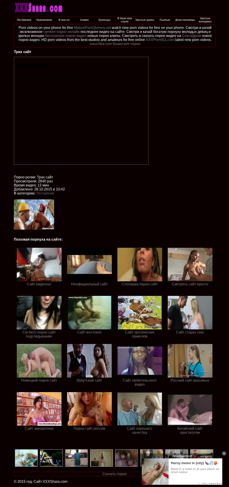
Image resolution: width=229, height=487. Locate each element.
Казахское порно (126, 44)
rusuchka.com (101, 44)
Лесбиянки (45, 193)
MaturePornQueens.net (92, 28)
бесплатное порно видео (66, 36)
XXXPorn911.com (160, 40)
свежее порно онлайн (61, 32)
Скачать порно (114, 474)
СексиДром (191, 36)
